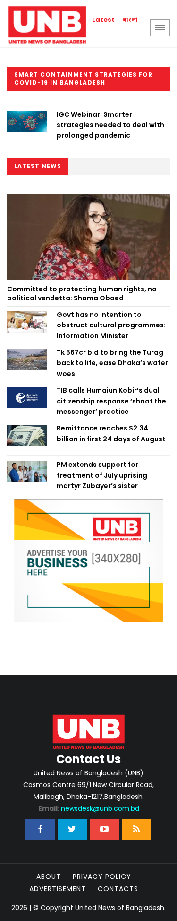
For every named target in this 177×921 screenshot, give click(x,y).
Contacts (118, 889)
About (48, 876)
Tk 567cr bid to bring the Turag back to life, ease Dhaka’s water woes (112, 363)
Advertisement (57, 889)
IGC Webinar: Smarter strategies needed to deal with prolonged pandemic (110, 125)
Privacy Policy (102, 876)
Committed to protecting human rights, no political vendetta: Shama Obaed (82, 293)
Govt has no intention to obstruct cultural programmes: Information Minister (111, 325)
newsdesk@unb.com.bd (88, 808)
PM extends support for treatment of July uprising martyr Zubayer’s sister (102, 475)
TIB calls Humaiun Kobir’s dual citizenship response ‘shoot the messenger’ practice (111, 401)
